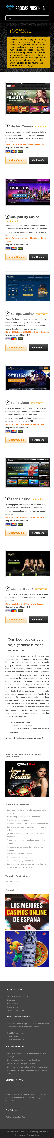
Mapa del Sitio (33, 1135)
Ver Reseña (38, 160)
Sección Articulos (12, 881)
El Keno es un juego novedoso (20, 860)
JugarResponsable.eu (16, 1040)
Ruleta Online (12, 1003)
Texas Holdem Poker (16, 1010)
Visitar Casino (16, 160)
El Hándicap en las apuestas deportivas (23, 817)
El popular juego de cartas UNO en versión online (27, 823)
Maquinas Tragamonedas (17, 996)
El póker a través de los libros (19, 867)
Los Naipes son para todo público (21, 853)
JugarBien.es (12, 1036)
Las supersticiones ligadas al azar (21, 820)
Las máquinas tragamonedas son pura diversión (27, 864)
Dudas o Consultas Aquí (15, 1117)
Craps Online (12, 1007)
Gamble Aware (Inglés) (16, 1033)
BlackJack (11, 1000)
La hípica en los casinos (17, 857)
